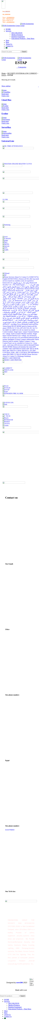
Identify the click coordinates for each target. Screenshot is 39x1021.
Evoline (5, 113)
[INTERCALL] (18, 268)
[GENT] (12, 362)
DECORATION (16, 33)
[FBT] (5, 372)
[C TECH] (6, 416)
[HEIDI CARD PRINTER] (12, 360)
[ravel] (5, 237)
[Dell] (5, 404)
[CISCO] (6, 414)
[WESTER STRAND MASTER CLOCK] (17, 164)
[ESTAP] (6, 390)
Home (4, 73)
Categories (22, 67)
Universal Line (8, 141)
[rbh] (17, 227)
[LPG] (5, 248)
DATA (4, 75)
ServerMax (6, 127)
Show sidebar (6, 86)
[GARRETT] (7, 368)
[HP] (4, 275)
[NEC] (5, 242)
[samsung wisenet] (16, 217)
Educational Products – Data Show (22, 38)
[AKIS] (17, 428)
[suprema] (16, 202)
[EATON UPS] (8, 402)
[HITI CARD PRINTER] (11, 358)
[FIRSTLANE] (8, 370)
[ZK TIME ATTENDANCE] (13, 146)
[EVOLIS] (6, 388)
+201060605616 (10, 17)
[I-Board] (6, 273)
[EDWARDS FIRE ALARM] (13, 393)
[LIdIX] (5, 250)
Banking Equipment (18, 37)
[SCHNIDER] (16, 208)
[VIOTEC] (12, 166)
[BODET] (6, 422)
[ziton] (18, 148)
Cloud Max (6, 100)
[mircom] (6, 246)
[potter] (5, 240)
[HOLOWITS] (14, 483)
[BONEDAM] (8, 420)
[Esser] (5, 391)
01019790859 (9, 830)
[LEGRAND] (16, 252)
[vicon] (18, 193)
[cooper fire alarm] (15, 407)
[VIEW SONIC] (16, 172)
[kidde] (16, 260)
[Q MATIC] (7, 238)
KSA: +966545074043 (6, 14)
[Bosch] (5, 418)
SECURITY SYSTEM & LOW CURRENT (22, 73)
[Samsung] (6, 225)
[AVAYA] (6, 423)
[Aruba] (5, 425)
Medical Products (17, 35)
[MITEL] (6, 244)
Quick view (5, 96)
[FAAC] (6, 386)
